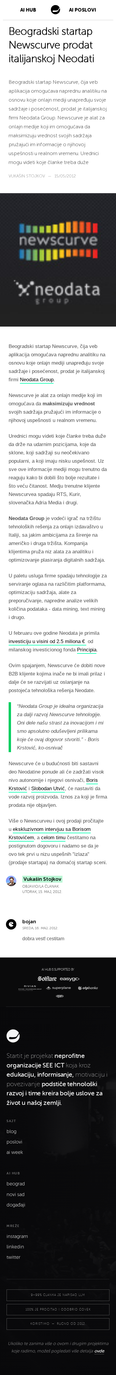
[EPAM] (58, 996)
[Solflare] (46, 978)
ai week (15, 1152)
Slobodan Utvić (48, 788)
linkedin (15, 1247)
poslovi (14, 1142)
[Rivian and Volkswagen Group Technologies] (31, 988)
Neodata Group (37, 379)
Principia (86, 650)
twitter (14, 1257)
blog (11, 1131)
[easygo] (69, 979)
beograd (16, 1184)
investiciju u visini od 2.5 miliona (45, 641)
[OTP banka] (86, 988)
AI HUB (28, 10)
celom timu (53, 837)
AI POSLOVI (82, 10)
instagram (17, 1236)
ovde (99, 1351)
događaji (16, 1205)
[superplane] (59, 988)
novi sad (16, 1194)
